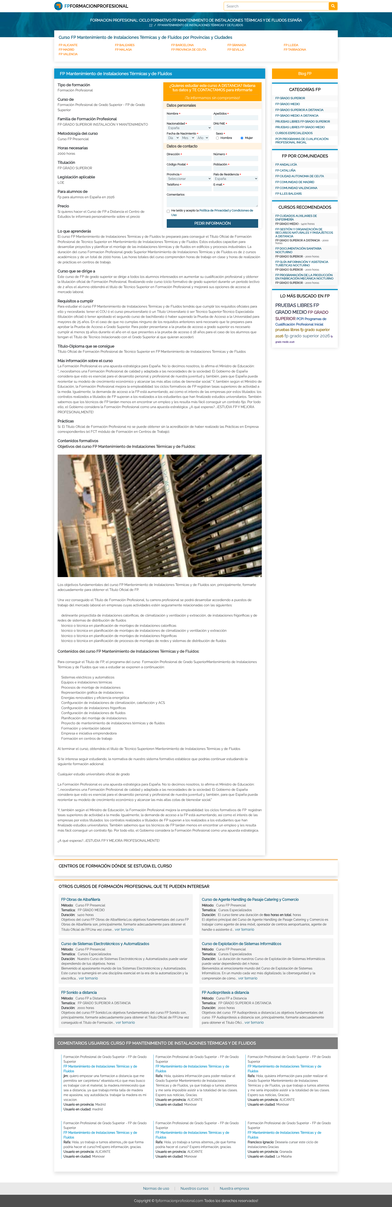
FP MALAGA (123, 49)
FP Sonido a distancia (79, 992)
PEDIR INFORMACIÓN (212, 223)
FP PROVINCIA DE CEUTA (188, 49)
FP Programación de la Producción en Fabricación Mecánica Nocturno (304, 276)
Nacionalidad (176, 123)
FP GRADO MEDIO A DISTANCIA (296, 115)
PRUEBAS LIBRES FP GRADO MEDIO (300, 127)
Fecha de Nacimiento (181, 133)
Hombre (226, 138)
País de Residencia (226, 174)
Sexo (219, 133)
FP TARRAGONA (295, 49)
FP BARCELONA (182, 45)
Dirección (173, 154)
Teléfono (173, 184)
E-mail (217, 184)
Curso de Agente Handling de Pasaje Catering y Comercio (250, 899)
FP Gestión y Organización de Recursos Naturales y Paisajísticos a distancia (304, 233)
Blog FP (304, 73)
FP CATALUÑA (285, 170)
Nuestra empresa (234, 1188)
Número (219, 154)
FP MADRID (66, 49)
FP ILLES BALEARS (288, 193)
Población (220, 164)
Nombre (172, 113)
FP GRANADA (237, 45)
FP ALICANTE (68, 45)
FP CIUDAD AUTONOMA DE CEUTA (299, 176)
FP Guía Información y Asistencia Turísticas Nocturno (301, 263)
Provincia (173, 174)
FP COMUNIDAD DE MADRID (294, 182)
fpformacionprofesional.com (179, 1201)
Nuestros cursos (194, 1188)
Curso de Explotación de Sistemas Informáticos (241, 944)
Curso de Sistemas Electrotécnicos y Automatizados (105, 944)
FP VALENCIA (68, 54)
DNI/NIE (219, 123)
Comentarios (175, 194)
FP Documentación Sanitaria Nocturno (298, 250)
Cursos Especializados (294, 133)
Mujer (249, 138)
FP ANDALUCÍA (286, 164)
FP (150, 25)
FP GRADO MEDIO (287, 104)
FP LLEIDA (291, 45)
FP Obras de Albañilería (80, 899)
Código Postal (176, 164)
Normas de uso (156, 1188)
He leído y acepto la (212, 213)
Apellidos (220, 113)
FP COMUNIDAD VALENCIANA (296, 188)
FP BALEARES (125, 45)
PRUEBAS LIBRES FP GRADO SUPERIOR (302, 121)
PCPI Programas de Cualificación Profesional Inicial (301, 140)
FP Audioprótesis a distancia (225, 992)
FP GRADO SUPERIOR (290, 98)
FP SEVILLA (236, 49)
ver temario (124, 929)
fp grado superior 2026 (307, 335)
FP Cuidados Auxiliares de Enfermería (296, 217)
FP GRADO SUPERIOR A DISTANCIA (299, 110)
